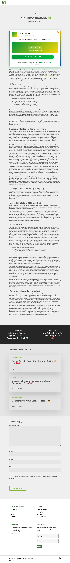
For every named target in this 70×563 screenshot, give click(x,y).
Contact (13, 516)
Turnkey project (42, 509)
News (12, 514)
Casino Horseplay (48, 75)
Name (11, 452)
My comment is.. (14, 425)
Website (12, 467)
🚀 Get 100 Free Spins (33, 57)
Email (11, 459)
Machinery (40, 514)
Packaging (40, 512)
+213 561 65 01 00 (15, 530)
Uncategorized (35, 13)
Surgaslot (39, 530)
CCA (12, 560)
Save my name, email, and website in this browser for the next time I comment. (33, 477)
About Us (14, 509)
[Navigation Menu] (67, 2)
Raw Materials (41, 516)
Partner (13, 512)
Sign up (39, 546)
